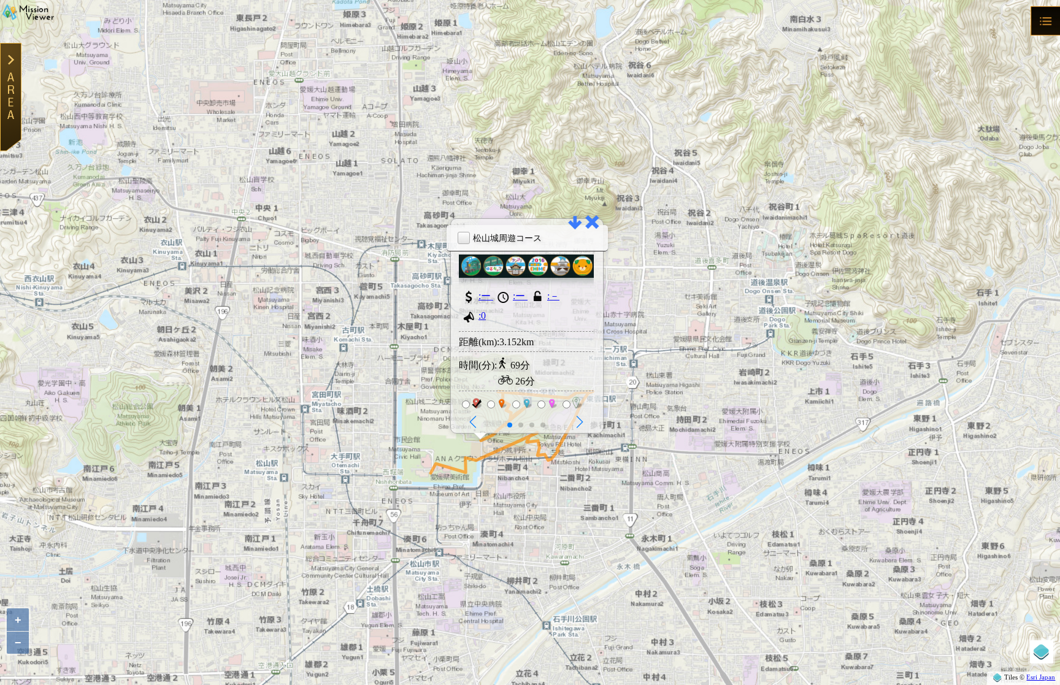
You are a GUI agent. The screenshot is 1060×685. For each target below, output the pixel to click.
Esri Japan (1040, 677)
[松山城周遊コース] (526, 274)
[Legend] (1041, 652)
